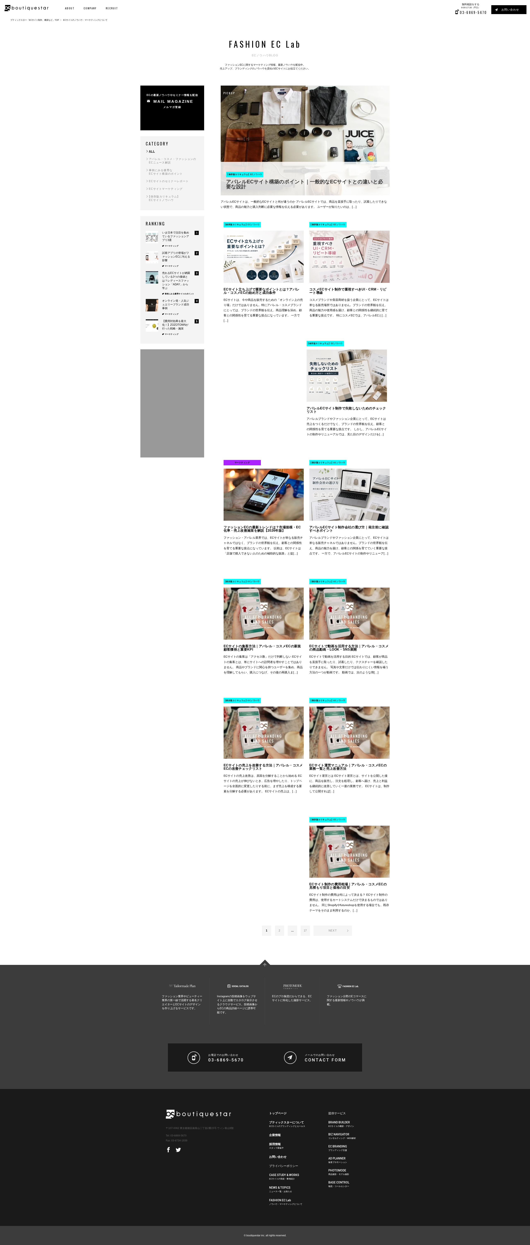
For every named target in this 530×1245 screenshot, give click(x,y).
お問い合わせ (510, 9)
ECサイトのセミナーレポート (169, 181)
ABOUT (70, 8)
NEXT (333, 930)
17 (305, 930)
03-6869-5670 (178, 1135)
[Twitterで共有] (178, 1149)
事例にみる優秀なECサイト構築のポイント (166, 172)
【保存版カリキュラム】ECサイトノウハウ (164, 198)
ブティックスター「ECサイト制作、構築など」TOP (34, 20)
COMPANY (90, 8)
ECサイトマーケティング (166, 188)
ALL (152, 151)
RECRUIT (112, 8)
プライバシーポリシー (283, 1166)
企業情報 (275, 1135)
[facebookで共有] (168, 1149)
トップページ (278, 1113)
